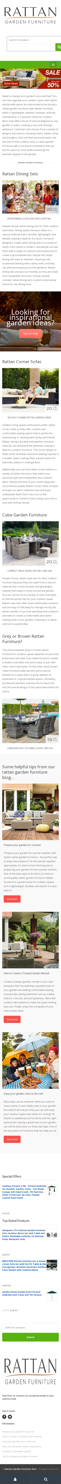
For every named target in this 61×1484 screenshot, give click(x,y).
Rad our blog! (30, 333)
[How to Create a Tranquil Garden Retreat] (30, 940)
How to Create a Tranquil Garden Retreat (22, 1436)
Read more (12, 899)
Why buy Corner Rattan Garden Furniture (31, 417)
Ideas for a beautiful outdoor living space (21, 1446)
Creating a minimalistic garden (16, 1451)
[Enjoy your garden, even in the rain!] (30, 1060)
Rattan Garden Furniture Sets (21, 1468)
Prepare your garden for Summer (18, 1431)
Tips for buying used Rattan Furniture (20, 1456)
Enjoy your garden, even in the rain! (19, 1441)
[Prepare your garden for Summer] (30, 812)
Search (30, 1337)
